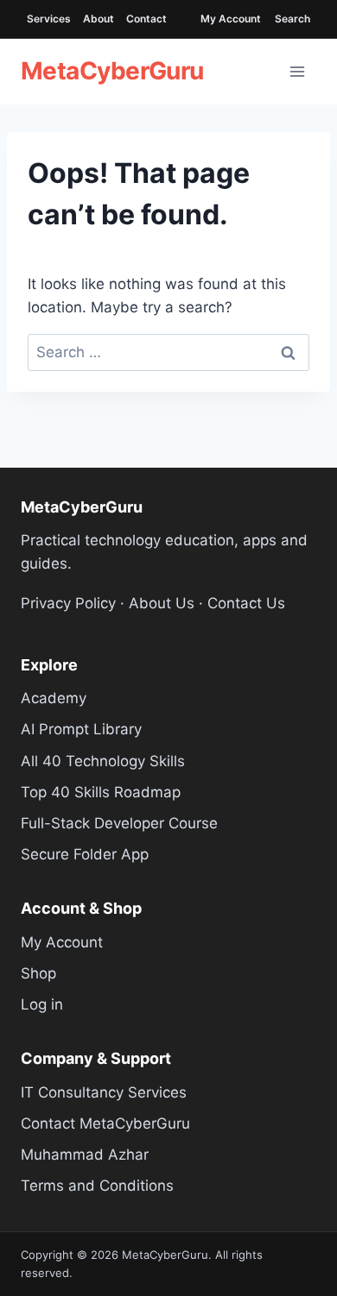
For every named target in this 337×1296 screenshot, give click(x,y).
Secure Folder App (85, 854)
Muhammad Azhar (85, 1154)
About (98, 18)
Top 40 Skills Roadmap (101, 792)
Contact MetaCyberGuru (105, 1123)
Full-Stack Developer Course (119, 823)
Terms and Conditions (97, 1185)
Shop (38, 973)
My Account (230, 18)
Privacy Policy (68, 603)
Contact (146, 18)
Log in (42, 1004)
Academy (53, 698)
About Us (161, 603)
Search (292, 18)
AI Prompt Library (81, 729)
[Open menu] (297, 72)
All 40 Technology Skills (103, 761)
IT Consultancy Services (104, 1092)
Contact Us (246, 603)
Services (49, 18)
